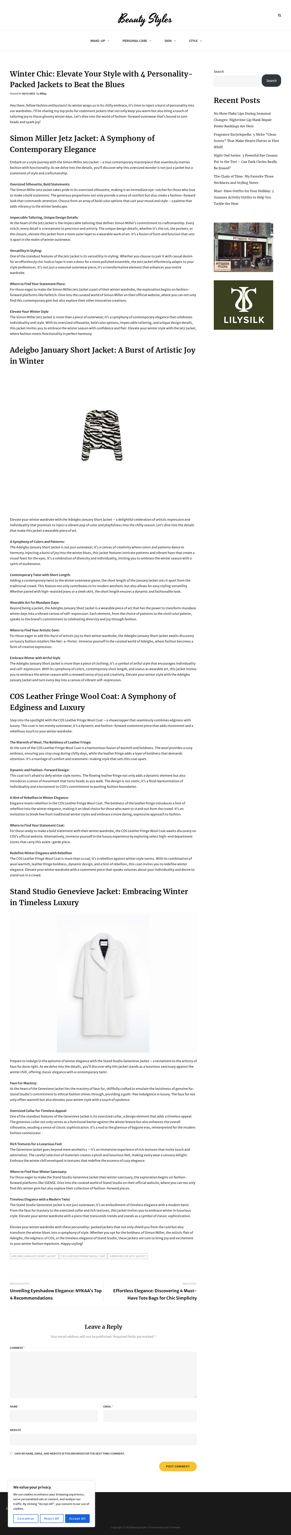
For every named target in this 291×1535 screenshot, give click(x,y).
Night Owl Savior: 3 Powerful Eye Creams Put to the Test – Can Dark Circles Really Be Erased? (246, 161)
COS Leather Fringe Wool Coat (83, 1256)
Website (15, 1430)
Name (15, 1406)
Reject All (51, 1518)
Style (193, 41)
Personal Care (135, 41)
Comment (17, 1348)
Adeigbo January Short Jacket (34, 1256)
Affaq (43, 93)
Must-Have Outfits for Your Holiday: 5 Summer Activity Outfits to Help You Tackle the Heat (244, 197)
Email (108, 1406)
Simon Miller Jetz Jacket (127, 1256)
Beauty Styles (145, 19)
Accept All (77, 1518)
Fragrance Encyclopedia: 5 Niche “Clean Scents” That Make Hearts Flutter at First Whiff (246, 140)
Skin (168, 41)
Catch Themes (172, 1527)
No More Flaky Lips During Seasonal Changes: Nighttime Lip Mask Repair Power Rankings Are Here (243, 119)
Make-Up (97, 41)
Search (219, 72)
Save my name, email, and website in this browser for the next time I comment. (69, 1453)
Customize (25, 1518)
